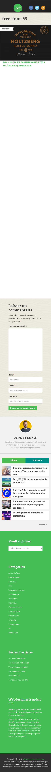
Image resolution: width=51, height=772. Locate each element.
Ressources (13, 615)
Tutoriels (12, 620)
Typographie (13, 624)
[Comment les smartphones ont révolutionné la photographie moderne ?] (6, 504)
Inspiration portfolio (16, 671)
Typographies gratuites (18, 667)
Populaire (37, 460)
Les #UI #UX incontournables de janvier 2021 (30, 481)
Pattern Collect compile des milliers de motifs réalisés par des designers (29, 493)
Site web (12, 396)
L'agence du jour (15, 607)
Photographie (14, 611)
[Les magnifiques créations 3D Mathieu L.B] (6, 515)
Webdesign (13, 632)
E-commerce (13, 594)
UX (9, 628)
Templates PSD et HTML (18, 680)
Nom (10, 374)
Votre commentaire (17, 326)
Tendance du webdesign (18, 662)
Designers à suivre (16, 590)
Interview (12, 603)
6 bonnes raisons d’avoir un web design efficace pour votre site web (30, 471)
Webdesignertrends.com (33, 759)
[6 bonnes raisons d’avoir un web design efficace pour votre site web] (6, 471)
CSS (10, 585)
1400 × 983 (8, 62)
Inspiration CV (14, 675)
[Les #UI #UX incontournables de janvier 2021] (6, 482)
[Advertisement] (25, 183)
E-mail (11, 385)
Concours (12, 581)
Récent (13, 460)
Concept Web (14, 577)
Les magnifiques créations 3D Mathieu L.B (28, 514)
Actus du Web (14, 573)
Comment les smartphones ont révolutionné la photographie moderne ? (29, 504)
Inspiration (12, 598)
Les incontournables (17, 658)
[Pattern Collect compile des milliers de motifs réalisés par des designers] (6, 493)
